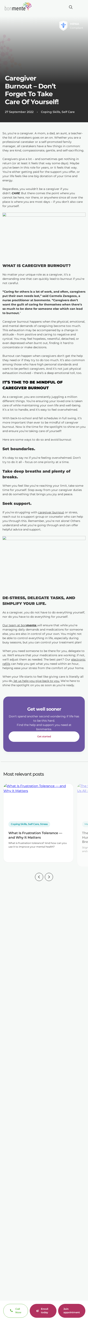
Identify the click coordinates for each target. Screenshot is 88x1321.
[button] (39, 877)
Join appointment (71, 1310)
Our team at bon (19, 625)
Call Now (18, 1310)
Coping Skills (50, 112)
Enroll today (44, 1310)
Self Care (68, 112)
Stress (44, 824)
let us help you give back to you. (36, 681)
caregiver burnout (51, 512)
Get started (44, 736)
